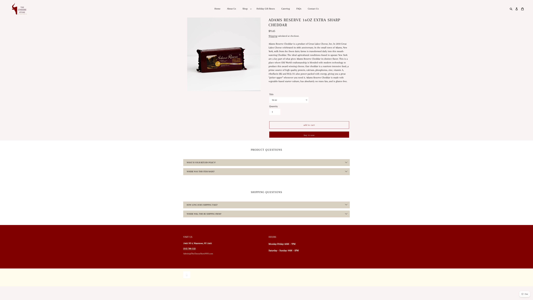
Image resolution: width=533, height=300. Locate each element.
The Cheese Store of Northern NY (336, 282)
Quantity (273, 106)
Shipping (273, 36)
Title (271, 94)
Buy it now (309, 135)
